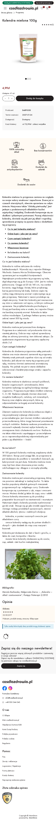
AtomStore (33, 818)
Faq (3, 756)
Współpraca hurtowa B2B (12, 724)
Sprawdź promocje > (44, 3)
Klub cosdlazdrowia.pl (10, 720)
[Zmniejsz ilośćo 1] (4, 98)
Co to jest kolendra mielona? (21, 229)
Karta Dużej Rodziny (10, 729)
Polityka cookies (8, 738)
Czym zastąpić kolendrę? (19, 238)
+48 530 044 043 (12, 702)
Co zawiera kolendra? (18, 243)
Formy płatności (8, 770)
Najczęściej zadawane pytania (13, 780)
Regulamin (6, 743)
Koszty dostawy (8, 775)
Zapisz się (21, 666)
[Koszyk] (47, 9)
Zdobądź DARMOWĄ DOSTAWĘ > (18, 3)
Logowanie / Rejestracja (11, 766)
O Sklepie (6, 715)
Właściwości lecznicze (18, 247)
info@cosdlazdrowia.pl (14, 698)
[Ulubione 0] (41, 8)
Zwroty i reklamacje (9, 761)
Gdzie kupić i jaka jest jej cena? (23, 233)
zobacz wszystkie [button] (39, 124)
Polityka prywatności (10, 734)
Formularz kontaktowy (10, 694)
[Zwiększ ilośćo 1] (13, 98)
